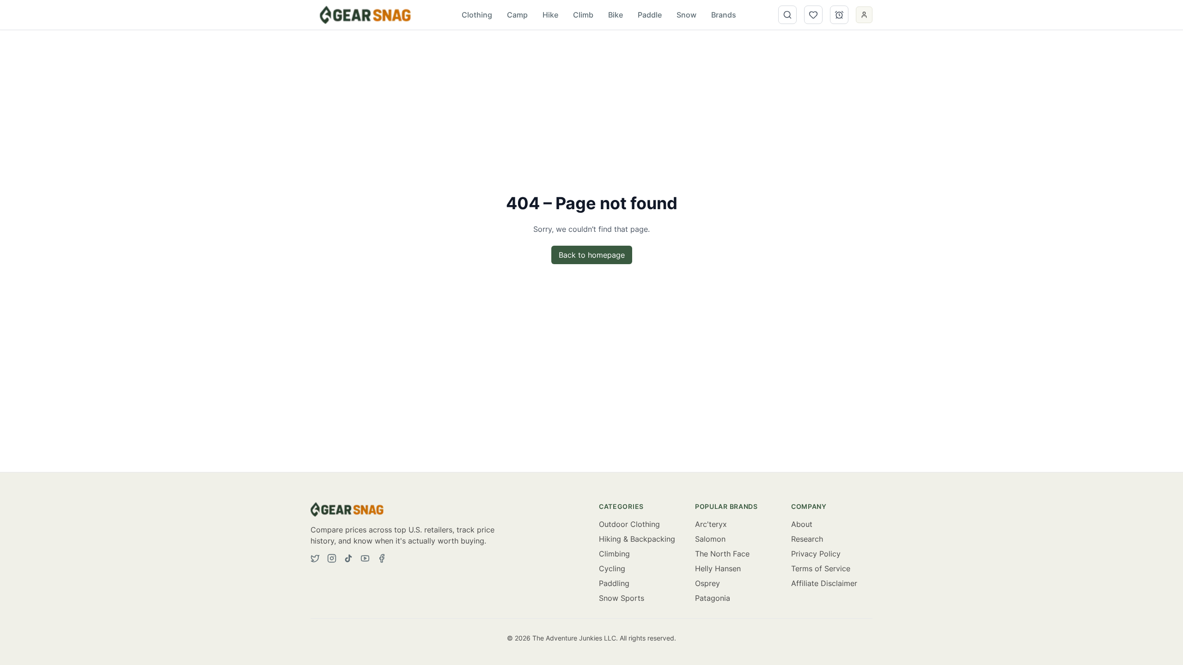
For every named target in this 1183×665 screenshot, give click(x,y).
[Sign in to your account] (864, 15)
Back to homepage (592, 255)
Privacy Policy (816, 553)
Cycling (612, 568)
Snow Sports (621, 598)
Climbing (614, 553)
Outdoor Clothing (629, 524)
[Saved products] (813, 15)
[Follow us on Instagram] (331, 558)
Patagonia (712, 598)
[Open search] (787, 15)
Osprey (707, 583)
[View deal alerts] (839, 15)
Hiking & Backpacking (637, 539)
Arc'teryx (711, 524)
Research (807, 539)
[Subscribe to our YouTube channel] (365, 558)
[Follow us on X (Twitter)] (315, 558)
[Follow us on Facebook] (381, 558)
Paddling (614, 583)
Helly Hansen (718, 568)
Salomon (710, 539)
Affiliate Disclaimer (824, 583)
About (801, 524)
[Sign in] (864, 14)
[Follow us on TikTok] (348, 558)
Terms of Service (820, 568)
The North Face (722, 553)
